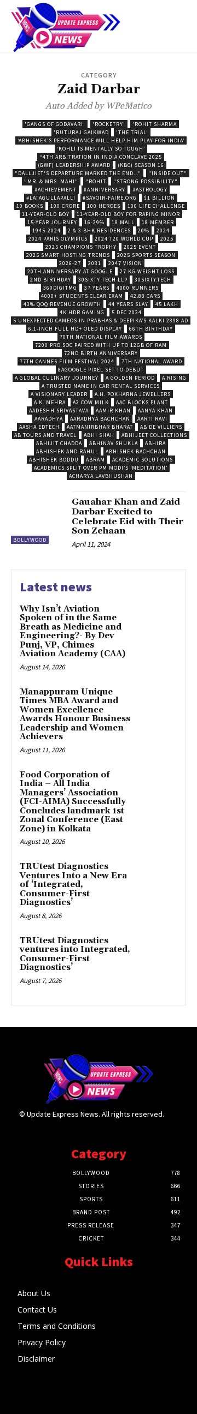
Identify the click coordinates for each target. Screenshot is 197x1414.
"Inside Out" (167, 173)
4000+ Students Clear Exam (82, 295)
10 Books (29, 205)
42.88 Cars (145, 295)
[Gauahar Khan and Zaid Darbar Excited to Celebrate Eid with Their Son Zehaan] (37, 518)
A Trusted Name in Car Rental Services (101, 386)
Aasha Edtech (39, 426)
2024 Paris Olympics (58, 238)
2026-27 (70, 263)
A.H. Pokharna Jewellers (133, 394)
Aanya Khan (155, 410)
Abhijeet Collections (154, 435)
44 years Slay (128, 304)
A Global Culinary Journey (57, 377)
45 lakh (166, 304)
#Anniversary (104, 189)
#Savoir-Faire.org (110, 197)
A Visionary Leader (59, 394)
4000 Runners (138, 287)
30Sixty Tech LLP (103, 279)
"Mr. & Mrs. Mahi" (51, 181)
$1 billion (159, 197)
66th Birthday (151, 328)
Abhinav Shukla (113, 443)
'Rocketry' (108, 124)
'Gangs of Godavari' (55, 124)
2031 (94, 263)
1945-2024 (46, 230)
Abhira (155, 443)
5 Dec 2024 (127, 312)
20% (143, 230)
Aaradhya (48, 418)
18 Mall (123, 222)
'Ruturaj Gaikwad (81, 132)
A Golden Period (130, 377)
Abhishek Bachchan (136, 451)
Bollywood (30, 539)
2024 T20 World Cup (124, 238)
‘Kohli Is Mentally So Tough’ (101, 148)
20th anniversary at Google (70, 271)
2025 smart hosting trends (68, 255)
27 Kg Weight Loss (147, 271)
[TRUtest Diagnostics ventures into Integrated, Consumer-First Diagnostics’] (156, 954)
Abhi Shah (99, 435)
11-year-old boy (45, 214)
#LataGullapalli (51, 197)
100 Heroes (103, 205)
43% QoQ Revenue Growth (62, 304)
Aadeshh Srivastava (59, 410)
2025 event (140, 246)
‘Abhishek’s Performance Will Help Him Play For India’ (101, 140)
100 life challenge (156, 205)
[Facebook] (171, 1124)
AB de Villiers (161, 426)
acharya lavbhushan (101, 476)
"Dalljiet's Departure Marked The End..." (78, 173)
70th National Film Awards (101, 336)
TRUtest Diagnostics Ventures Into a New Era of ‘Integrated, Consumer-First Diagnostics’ (73, 884)
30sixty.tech (153, 279)
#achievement (55, 189)
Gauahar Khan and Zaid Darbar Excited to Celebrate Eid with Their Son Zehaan (127, 516)
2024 (163, 230)
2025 (166, 238)
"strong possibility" (145, 181)
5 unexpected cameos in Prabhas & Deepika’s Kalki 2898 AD (100, 320)
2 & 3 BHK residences (99, 230)
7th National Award (151, 361)
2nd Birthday (50, 279)
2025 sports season (146, 255)
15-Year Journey (52, 222)
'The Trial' (132, 132)
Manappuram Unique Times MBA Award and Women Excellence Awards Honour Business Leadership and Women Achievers (75, 714)
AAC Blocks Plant (142, 402)
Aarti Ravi (152, 418)
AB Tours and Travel (45, 435)
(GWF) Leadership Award (74, 165)
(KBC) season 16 (141, 165)
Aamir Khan (113, 410)
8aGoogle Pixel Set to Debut (101, 369)
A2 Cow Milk (91, 402)
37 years (96, 287)
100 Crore (65, 205)
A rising (174, 377)
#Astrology (149, 189)
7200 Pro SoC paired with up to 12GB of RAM (101, 345)
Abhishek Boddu (54, 459)
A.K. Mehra (50, 402)
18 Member (158, 222)
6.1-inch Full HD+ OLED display (75, 328)
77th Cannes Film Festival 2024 (67, 361)
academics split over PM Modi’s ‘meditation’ (100, 467)
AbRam (95, 459)
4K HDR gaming (82, 312)
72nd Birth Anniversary (101, 353)
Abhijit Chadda (59, 443)
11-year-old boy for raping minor (128, 214)
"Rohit (95, 181)
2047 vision (125, 263)
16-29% (94, 222)
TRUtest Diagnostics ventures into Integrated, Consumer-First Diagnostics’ (75, 954)
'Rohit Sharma (154, 124)
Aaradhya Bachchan (100, 418)
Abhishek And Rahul (67, 451)
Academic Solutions (142, 459)
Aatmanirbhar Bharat (100, 426)
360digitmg (60, 287)
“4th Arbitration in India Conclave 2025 (100, 156)
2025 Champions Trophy (81, 246)
